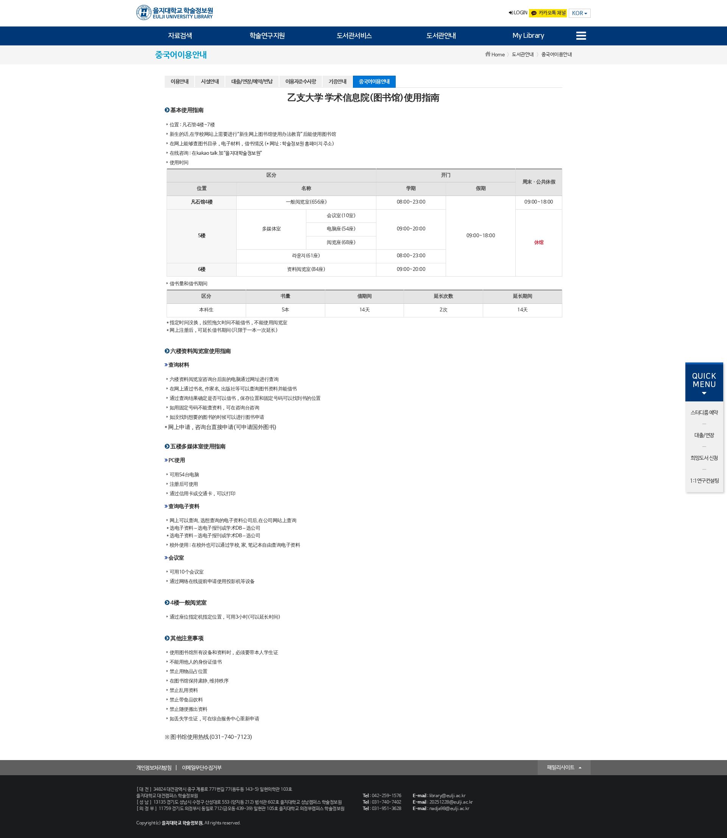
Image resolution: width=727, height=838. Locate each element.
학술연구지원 (267, 36)
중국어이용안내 (374, 82)
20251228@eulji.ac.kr (451, 802)
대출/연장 (704, 435)
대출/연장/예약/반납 (252, 82)
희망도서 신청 (704, 458)
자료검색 (180, 36)
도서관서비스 (354, 36)
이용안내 (179, 82)
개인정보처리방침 (153, 768)
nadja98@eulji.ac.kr (449, 809)
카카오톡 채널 (552, 13)
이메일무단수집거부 (202, 768)
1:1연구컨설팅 (704, 481)
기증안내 (337, 82)
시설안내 (209, 82)
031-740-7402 (386, 802)
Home (497, 55)
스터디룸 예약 (704, 413)
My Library (528, 36)
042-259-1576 (386, 796)
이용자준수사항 (300, 82)
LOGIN (520, 13)
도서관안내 (441, 36)
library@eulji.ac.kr (447, 796)
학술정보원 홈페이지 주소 (307, 144)
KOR (578, 13)
